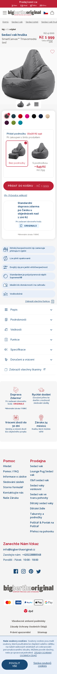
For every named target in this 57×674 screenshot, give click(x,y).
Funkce (15, 339)
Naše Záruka (11, 498)
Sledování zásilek (13, 482)
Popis (13, 309)
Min (35, 5)
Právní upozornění (20, 632)
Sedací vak (36, 466)
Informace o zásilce (15, 476)
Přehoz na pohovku (42, 531)
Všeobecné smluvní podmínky (28, 621)
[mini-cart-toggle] (52, 12)
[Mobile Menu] (5, 13)
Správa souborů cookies (42, 664)
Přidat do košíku (28, 185)
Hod (25, 5)
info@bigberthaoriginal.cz (19, 549)
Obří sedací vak (39, 480)
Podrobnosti (18, 319)
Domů (6, 22)
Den (15, 5)
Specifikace (18, 349)
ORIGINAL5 (30, 226)
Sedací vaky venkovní (37, 487)
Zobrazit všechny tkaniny (25, 369)
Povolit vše (14, 665)
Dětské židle (37, 508)
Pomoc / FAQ (11, 471)
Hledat (7, 466)
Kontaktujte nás (13, 492)
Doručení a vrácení (22, 359)
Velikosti (16, 329)
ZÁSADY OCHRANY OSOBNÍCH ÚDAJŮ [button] (36, 654)
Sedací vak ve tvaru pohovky (39, 496)
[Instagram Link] (23, 573)
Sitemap (42, 632)
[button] (20, 104)
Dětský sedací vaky (41, 503)
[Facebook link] (16, 573)
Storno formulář (13, 487)
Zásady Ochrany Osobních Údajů (28, 626)
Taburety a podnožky (37, 515)
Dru (44, 5)
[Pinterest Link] (31, 573)
